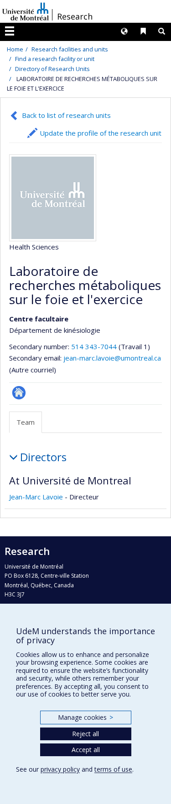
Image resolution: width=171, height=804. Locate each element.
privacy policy (60, 769)
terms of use (113, 769)
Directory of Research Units (52, 69)
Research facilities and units (69, 49)
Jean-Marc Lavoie (36, 496)
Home (15, 49)
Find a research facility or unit (54, 59)
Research (75, 16)
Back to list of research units (66, 115)
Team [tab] (25, 422)
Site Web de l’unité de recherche (19, 393)
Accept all (86, 749)
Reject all (85, 733)
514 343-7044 (95, 346)
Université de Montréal (25, 11)
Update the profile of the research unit (100, 132)
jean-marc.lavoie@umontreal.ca (112, 357)
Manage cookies (85, 717)
